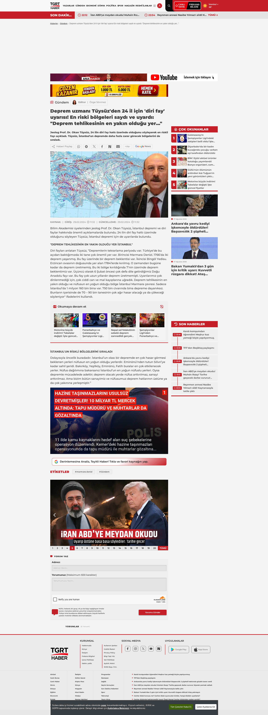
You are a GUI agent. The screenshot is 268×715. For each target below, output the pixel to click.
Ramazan (105, 678)
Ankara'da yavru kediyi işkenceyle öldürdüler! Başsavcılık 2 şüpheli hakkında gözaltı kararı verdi (199, 361)
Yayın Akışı (105, 699)
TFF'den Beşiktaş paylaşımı (198, 347)
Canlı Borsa (54, 678)
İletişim (85, 653)
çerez (103, 705)
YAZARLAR (68, 5)
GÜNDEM (80, 5)
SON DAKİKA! (61, 15)
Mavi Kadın (79, 692)
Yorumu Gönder (152, 612)
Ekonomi (54, 696)
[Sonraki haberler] (162, 307)
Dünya (53, 689)
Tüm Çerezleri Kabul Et (180, 707)
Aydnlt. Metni (109, 663)
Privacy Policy (109, 653)
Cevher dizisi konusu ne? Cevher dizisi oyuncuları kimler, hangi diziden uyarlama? (167, 696)
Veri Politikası (109, 660)
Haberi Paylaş (64, 146)
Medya (77, 696)
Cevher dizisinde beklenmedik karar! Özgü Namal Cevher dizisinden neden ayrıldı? (167, 699)
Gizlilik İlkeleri (109, 649)
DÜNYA (101, 5)
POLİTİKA (111, 5)
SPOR (120, 5)
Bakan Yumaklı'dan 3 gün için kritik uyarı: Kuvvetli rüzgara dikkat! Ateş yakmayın (182, 14)
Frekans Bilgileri (88, 656)
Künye (84, 649)
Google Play (180, 649)
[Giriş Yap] (159, 5)
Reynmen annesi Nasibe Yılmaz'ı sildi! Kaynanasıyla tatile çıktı (115, 14)
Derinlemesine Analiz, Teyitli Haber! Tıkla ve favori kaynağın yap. (104, 461)
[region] (134, 707)
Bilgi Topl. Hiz (109, 656)
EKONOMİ (91, 5)
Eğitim (53, 692)
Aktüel (53, 674)
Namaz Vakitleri (81, 699)
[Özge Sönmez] (74, 102)
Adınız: (56, 562)
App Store (203, 649)
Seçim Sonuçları (107, 685)
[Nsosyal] (110, 146)
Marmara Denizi (141, 255)
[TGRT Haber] (55, 5)
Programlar (105, 674)
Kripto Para (79, 682)
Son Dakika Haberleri (109, 689)
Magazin (78, 689)
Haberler (54, 23)
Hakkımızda (86, 646)
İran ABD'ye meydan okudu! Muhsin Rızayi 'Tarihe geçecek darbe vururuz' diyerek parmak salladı (199, 375)
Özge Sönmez (97, 102)
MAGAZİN (129, 5)
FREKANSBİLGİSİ (194, 5)
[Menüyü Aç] (154, 6)
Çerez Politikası (88, 660)
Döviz (52, 685)
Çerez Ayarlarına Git (206, 707)
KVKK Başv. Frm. (110, 667)
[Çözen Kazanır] (109, 90)
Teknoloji (105, 696)
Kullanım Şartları (110, 646)
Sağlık (103, 682)
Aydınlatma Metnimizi (118, 708)
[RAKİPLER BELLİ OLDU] (109, 513)
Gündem (63, 23)
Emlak (52, 699)
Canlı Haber (55, 682)
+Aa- (127, 146)
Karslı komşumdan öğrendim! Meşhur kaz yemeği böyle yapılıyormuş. (198, 334)
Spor (103, 692)
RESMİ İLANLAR (144, 5)
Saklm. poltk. (87, 663)
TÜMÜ (212, 14)
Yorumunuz (74, 574)
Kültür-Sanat (80, 678)
